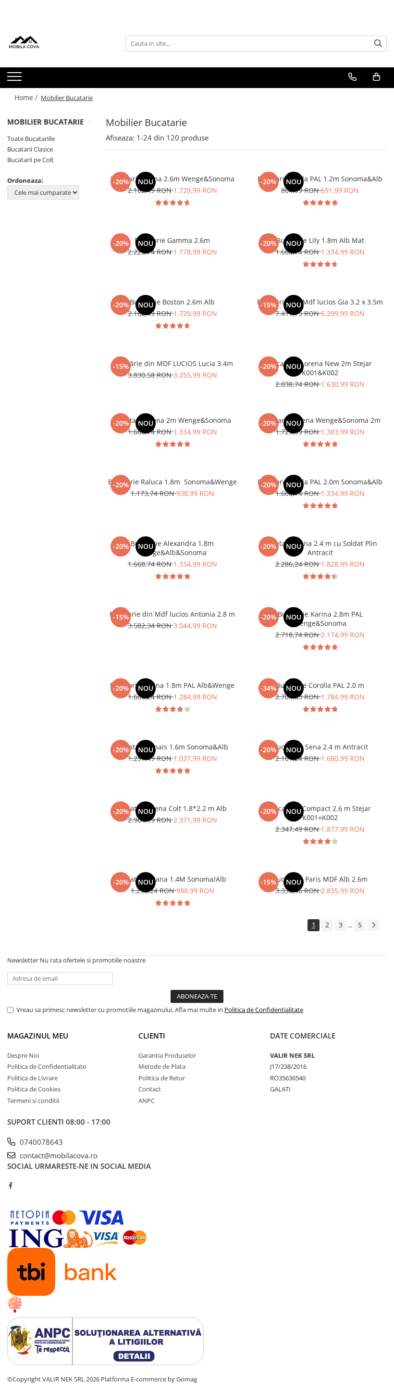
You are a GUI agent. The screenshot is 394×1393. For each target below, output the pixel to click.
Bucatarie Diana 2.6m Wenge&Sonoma (172, 178)
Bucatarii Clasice (30, 149)
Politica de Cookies (34, 1089)
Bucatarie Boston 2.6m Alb (172, 301)
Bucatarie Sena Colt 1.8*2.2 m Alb (172, 808)
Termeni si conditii (33, 1100)
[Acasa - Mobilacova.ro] (55, 43)
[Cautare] (378, 43)
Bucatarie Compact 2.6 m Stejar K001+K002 (320, 813)
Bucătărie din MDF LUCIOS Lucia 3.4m (172, 363)
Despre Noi (23, 1055)
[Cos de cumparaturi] (376, 77)
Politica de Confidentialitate (263, 1009)
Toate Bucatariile (31, 138)
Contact (149, 1089)
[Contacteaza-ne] (352, 77)
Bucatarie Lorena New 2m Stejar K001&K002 (320, 368)
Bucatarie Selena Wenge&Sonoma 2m (320, 420)
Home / (26, 97)
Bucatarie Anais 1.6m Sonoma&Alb (172, 746)
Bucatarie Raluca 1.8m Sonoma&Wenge (172, 481)
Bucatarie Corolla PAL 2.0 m (320, 685)
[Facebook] (10, 1185)
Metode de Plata (161, 1066)
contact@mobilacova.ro (58, 1155)
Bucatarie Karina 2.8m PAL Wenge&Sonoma (320, 618)
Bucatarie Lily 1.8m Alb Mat (320, 240)
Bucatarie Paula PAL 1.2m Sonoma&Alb (320, 178)
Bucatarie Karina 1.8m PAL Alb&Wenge (172, 685)
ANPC (146, 1100)
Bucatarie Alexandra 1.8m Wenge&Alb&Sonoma (172, 548)
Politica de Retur (161, 1078)
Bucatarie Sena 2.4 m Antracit (320, 746)
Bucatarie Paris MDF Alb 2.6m (320, 879)
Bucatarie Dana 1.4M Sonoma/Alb (172, 879)
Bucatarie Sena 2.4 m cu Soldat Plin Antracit (320, 548)
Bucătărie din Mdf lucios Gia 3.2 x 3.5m (320, 301)
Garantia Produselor (167, 1055)
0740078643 (40, 1142)
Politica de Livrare (32, 1078)
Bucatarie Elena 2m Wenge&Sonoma (172, 420)
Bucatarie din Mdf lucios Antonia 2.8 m (172, 614)
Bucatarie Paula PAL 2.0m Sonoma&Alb (320, 481)
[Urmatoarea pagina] (373, 925)
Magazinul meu (37, 1035)
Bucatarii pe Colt (30, 159)
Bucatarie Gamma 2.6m (172, 240)
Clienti (151, 1035)
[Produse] (15, 79)
